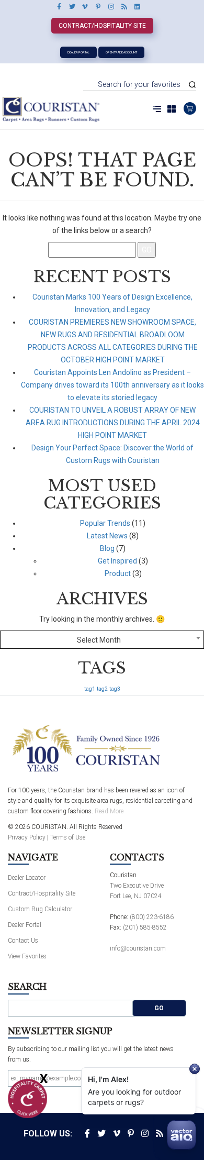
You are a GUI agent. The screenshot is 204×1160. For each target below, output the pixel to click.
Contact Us (23, 940)
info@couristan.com (138, 948)
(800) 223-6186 (152, 917)
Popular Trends (105, 523)
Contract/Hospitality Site (102, 25)
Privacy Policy (27, 837)
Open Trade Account (121, 52)
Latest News (107, 536)
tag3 (114, 689)
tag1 (89, 689)
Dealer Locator (27, 877)
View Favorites (27, 956)
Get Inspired (117, 561)
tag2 (102, 689)
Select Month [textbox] (99, 640)
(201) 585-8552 (145, 927)
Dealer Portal (78, 52)
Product (118, 573)
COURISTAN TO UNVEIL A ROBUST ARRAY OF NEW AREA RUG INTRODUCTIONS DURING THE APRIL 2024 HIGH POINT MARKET (113, 422)
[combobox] (102, 640)
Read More (109, 811)
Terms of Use (67, 837)
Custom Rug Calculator (40, 909)
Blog (107, 548)
